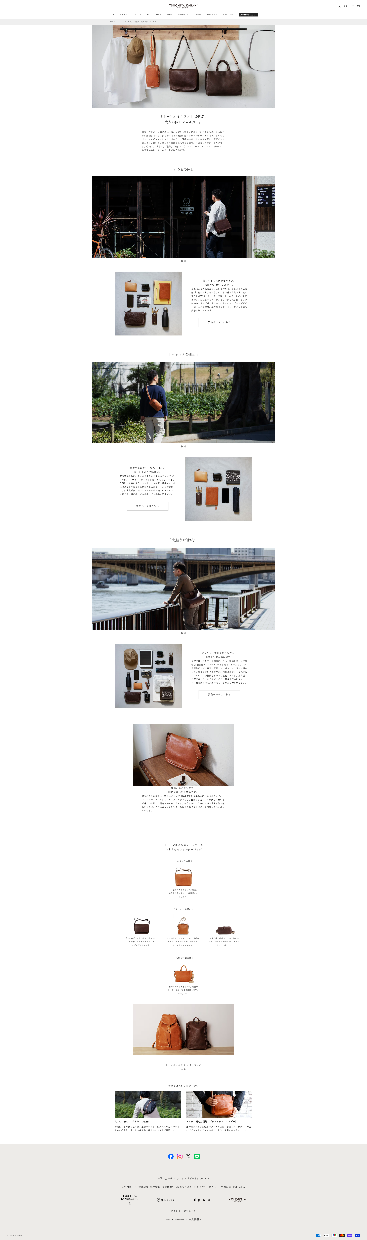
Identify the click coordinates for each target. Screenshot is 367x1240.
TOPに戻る (239, 1186)
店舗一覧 (197, 14)
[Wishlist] (352, 6)
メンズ (111, 14)
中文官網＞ (195, 1219)
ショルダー (183, 897)
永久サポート (212, 14)
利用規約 (226, 1186)
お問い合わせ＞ (166, 1178)
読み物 (169, 14)
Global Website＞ (176, 1219)
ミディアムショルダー (142, 945)
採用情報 (155, 1186)
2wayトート (183, 994)
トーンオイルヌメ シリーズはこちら (183, 1067)
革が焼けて (212, 799)
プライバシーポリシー (206, 1186)
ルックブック (228, 14)
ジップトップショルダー (183, 945)
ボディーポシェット (225, 945)
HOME (112, 22)
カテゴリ (137, 14)
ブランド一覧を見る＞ (183, 1210)
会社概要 (143, 1186)
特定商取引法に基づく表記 (177, 1186)
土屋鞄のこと (183, 14)
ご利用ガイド (129, 1186)
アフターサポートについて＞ (193, 1178)
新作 (148, 14)
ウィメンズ (124, 14)
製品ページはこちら (219, 322)
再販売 (158, 14)
